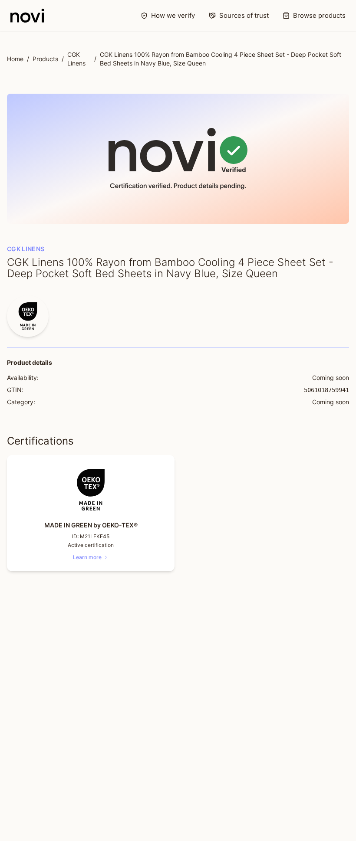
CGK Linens (76, 59)
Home (15, 58)
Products (45, 58)
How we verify (173, 15)
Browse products (319, 15)
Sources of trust (244, 15)
